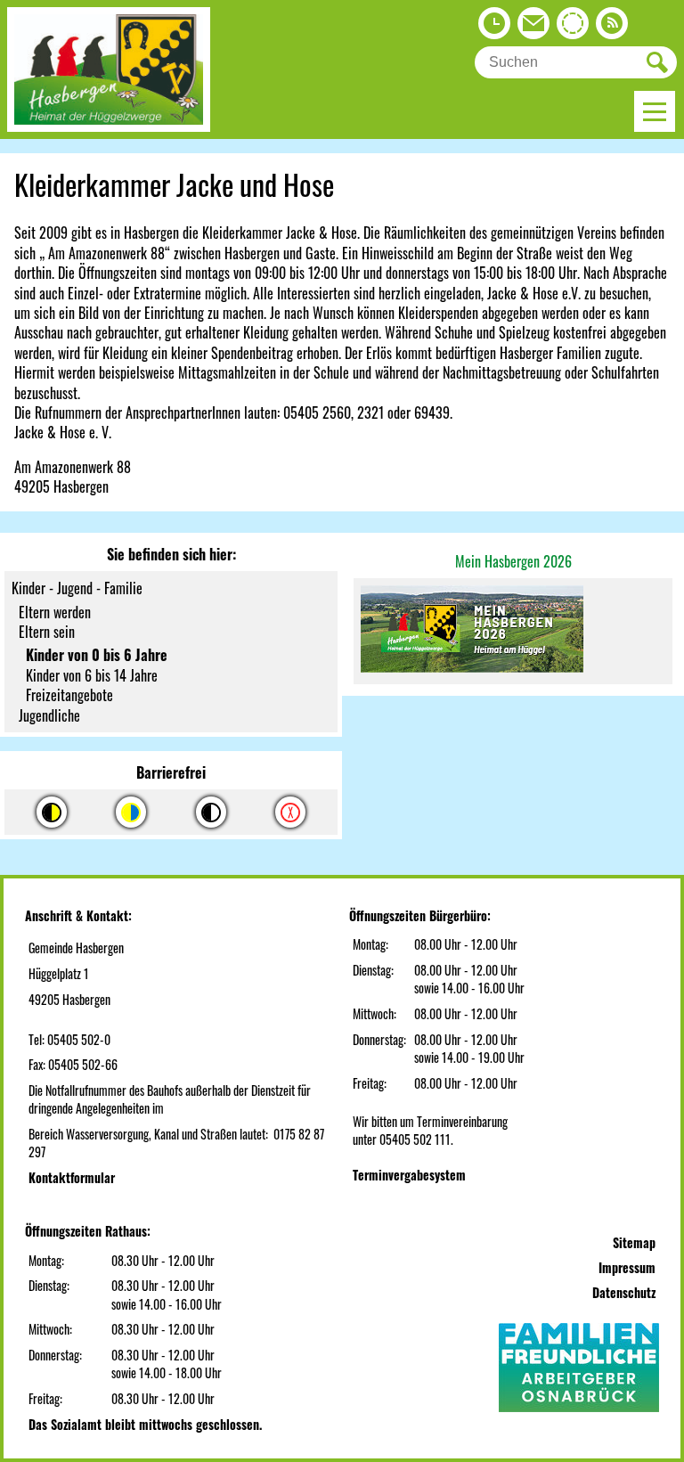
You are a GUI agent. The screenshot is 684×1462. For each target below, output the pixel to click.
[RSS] (612, 27)
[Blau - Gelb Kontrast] (131, 811)
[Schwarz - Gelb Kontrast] (52, 811)
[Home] (108, 125)
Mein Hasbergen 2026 (513, 561)
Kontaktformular (71, 1177)
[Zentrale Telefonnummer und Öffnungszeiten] (494, 27)
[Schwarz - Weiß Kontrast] (211, 811)
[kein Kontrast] (290, 811)
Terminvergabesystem (409, 1174)
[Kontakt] (533, 27)
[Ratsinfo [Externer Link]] (572, 27)
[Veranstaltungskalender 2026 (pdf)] (513, 630)
